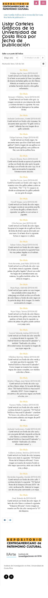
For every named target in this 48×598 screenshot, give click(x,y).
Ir (42, 58)
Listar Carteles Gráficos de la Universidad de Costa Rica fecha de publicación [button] (23, 16)
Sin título (24, 69)
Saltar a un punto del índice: (12, 53)
